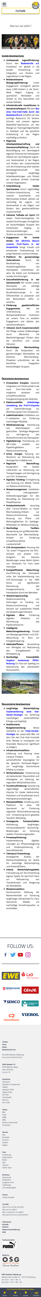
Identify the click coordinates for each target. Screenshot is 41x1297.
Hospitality (6, 1179)
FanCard (5, 1139)
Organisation (7, 1157)
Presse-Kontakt (8, 1197)
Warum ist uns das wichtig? (13, 1207)
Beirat (4, 1159)
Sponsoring (6, 1177)
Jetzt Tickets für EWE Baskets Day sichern (20, 1289)
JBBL (4, 1119)
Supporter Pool (8, 1182)
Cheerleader (7, 1097)
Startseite (6, 1081)
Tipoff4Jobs (6, 1185)
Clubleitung (6, 1154)
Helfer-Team (7, 1167)
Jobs (3, 1162)
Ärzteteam (6, 1125)
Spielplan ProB (8, 1089)
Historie (5, 1165)
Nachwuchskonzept (9, 1122)
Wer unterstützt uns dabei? (13, 1212)
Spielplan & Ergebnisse (11, 1084)
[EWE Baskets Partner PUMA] (11, 1245)
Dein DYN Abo (7, 1069)
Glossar (5, 1142)
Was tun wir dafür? (9, 1209)
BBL (3, 1112)
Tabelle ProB (7, 1092)
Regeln (5, 1145)
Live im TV (6, 1072)
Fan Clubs (6, 1102)
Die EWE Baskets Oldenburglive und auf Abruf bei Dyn (13, 1056)
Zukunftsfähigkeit (9, 1187)
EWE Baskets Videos (10, 1067)
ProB (4, 1114)
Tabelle (5, 1087)
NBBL (4, 1117)
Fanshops (5, 1137)
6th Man (5, 1094)
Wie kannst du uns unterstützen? (15, 1214)
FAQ (3, 1134)
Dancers (5, 1099)
